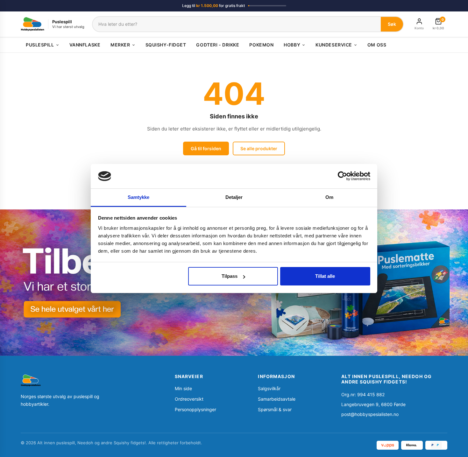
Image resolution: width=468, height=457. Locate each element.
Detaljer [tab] (234, 197)
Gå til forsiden (206, 148)
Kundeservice (334, 44)
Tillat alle (325, 276)
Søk (392, 24)
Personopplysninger (195, 409)
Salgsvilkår (269, 388)
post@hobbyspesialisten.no (370, 414)
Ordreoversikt (189, 399)
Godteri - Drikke (217, 44)
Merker (120, 44)
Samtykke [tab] (139, 197)
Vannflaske (85, 44)
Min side (183, 388)
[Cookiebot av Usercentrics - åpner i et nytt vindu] (342, 176)
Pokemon (261, 44)
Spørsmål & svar (275, 409)
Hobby (292, 44)
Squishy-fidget (165, 44)
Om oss (376, 44)
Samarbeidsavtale (276, 399)
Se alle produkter (258, 148)
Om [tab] (329, 197)
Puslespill (40, 44)
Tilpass (230, 276)
